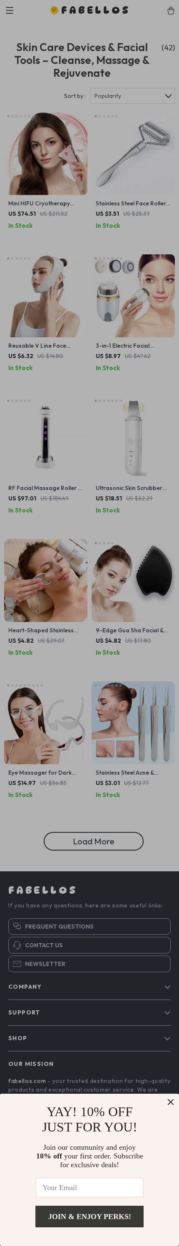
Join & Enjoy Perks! (89, 1216)
